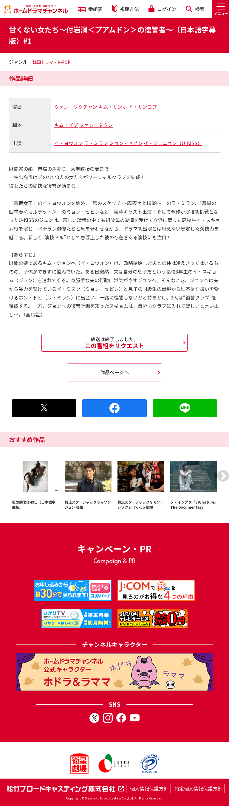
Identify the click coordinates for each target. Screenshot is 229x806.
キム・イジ (66, 124)
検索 (199, 9)
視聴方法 (129, 9)
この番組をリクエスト (114, 343)
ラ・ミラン (96, 143)
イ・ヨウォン (68, 143)
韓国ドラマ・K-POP (51, 62)
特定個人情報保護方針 (198, 788)
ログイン (166, 9)
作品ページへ (114, 372)
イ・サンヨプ (142, 106)
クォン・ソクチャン (75, 106)
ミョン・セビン (126, 143)
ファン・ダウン (96, 124)
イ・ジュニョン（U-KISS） (173, 143)
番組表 (95, 9)
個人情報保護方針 (149, 788)
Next (223, 476)
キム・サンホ (112, 106)
